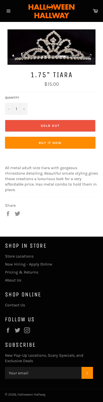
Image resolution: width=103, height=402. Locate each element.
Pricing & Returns (21, 272)
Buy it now (50, 143)
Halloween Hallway (31, 394)
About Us (13, 280)
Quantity (12, 97)
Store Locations (19, 256)
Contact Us (15, 305)
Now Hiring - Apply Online (28, 264)
